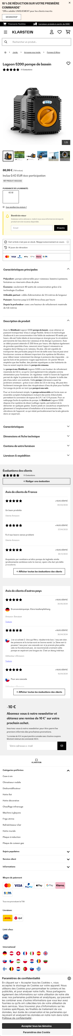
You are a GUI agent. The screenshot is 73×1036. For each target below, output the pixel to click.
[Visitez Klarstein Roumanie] (39, 961)
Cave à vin (8, 776)
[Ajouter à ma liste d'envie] (68, 63)
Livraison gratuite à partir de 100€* (54, 24)
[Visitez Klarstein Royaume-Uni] (45, 953)
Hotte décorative (11, 800)
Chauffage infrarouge (13, 806)
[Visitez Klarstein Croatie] (32, 961)
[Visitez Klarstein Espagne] (39, 953)
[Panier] (68, 32)
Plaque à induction (12, 837)
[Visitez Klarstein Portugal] (25, 969)
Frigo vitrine (8, 819)
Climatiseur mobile (12, 782)
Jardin (15, 52)
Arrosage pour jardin (32, 52)
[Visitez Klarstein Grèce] (39, 969)
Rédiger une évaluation (37, 481)
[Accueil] (8, 52)
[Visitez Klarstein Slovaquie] (5, 961)
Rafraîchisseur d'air (12, 825)
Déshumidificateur (12, 788)
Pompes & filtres (53, 52)
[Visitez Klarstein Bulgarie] (45, 961)
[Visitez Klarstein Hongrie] (18, 961)
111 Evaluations (26, 70)
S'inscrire (61, 228)
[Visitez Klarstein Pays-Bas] (18, 969)
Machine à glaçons (12, 812)
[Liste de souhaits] (60, 32)
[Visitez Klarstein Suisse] (18, 953)
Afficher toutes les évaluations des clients (40, 571)
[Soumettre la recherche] (5, 42)
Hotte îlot (7, 794)
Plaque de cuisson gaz (13, 843)
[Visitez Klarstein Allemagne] (5, 953)
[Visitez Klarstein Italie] (32, 953)
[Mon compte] (51, 32)
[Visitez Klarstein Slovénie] (32, 969)
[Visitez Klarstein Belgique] (12, 969)
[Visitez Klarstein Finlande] (5, 969)
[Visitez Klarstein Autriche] (12, 953)
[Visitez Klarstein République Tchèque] (12, 961)
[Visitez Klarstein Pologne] (25, 961)
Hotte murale (9, 831)
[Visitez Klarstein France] (25, 953)
